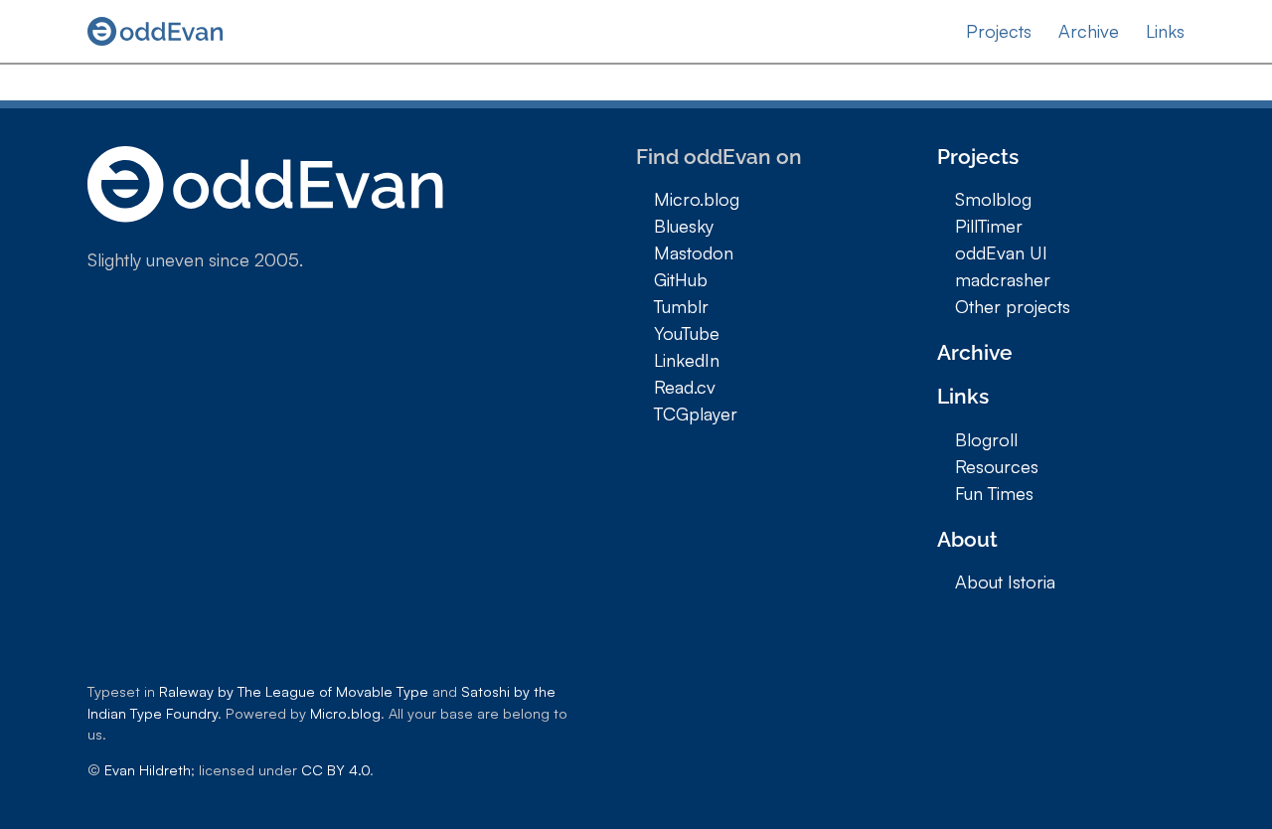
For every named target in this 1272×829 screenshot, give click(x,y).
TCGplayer (695, 413)
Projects (999, 31)
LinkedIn (686, 360)
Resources (996, 466)
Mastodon (693, 252)
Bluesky (684, 226)
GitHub (681, 279)
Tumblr (681, 306)
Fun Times (994, 493)
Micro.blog (696, 199)
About (967, 539)
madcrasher (1002, 279)
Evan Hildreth (147, 769)
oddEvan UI (1001, 252)
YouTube (686, 333)
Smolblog (993, 199)
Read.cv (685, 387)
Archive (1088, 31)
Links (1165, 31)
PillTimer (989, 226)
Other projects (1012, 306)
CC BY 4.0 (335, 769)
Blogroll (986, 439)
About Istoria (1005, 581)
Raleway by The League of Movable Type (293, 691)
